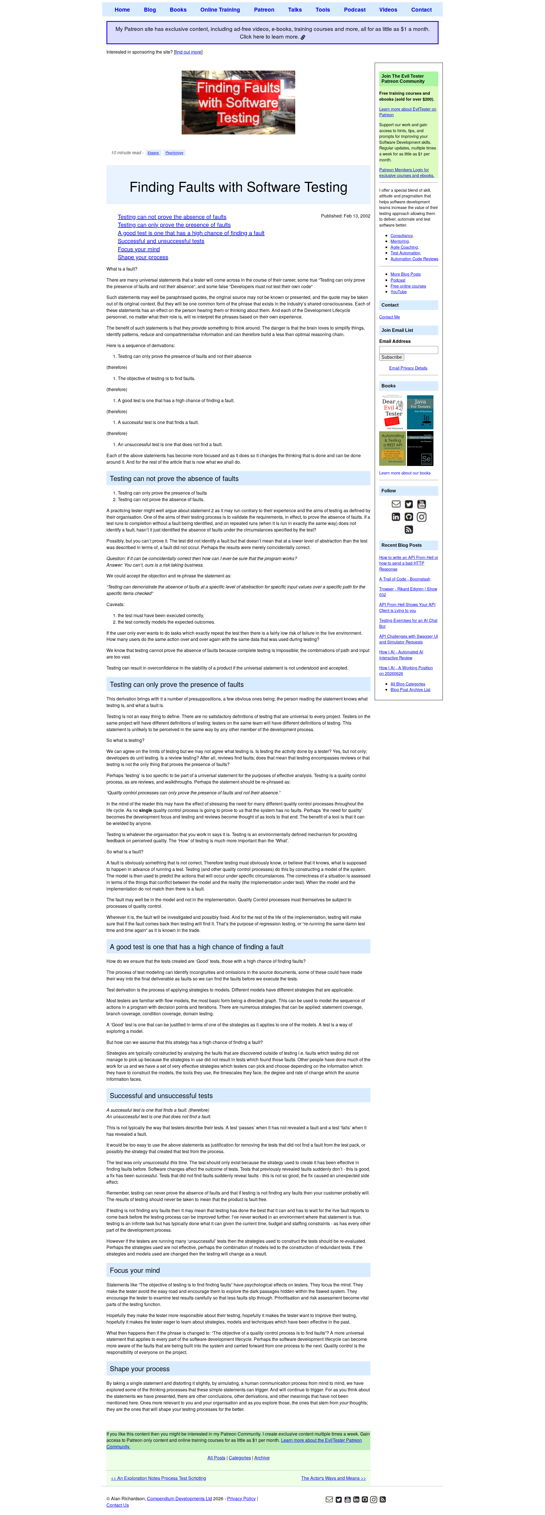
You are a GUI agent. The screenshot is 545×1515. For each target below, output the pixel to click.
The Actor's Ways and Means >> (333, 1478)
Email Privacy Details (408, 368)
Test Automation (405, 253)
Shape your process (143, 257)
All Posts (216, 1457)
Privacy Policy (241, 1498)
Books (178, 9)
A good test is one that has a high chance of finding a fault (191, 233)
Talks (295, 9)
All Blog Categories (408, 684)
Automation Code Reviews (414, 258)
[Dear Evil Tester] (393, 411)
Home (122, 9)
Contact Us (117, 1505)
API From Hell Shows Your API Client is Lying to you (407, 607)
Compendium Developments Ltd (179, 1498)
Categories (240, 1457)
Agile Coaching (404, 247)
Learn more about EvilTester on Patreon (407, 112)
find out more (188, 51)
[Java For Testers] (420, 411)
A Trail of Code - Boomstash (404, 579)
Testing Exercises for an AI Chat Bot (408, 623)
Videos (388, 9)
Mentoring (400, 241)
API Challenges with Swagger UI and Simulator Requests (408, 639)
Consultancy (401, 235)
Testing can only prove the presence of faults (174, 224)
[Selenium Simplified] (420, 448)
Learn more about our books (405, 473)
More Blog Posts (406, 274)
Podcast (355, 9)
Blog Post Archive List (410, 689)
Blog (150, 9)
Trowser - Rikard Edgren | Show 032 (408, 592)
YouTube (399, 291)
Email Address (395, 341)
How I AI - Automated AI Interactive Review (401, 655)
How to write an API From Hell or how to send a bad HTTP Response (408, 563)
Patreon (264, 9)
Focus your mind (139, 249)
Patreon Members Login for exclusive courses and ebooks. (406, 172)
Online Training (220, 9)
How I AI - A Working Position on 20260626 (406, 670)
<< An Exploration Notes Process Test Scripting (158, 1478)
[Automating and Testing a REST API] (393, 448)
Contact (421, 9)
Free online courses (408, 286)
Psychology (174, 152)
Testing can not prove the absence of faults (172, 216)
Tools (323, 9)
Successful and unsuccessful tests (161, 241)
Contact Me (389, 317)
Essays (154, 152)
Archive (262, 1457)
